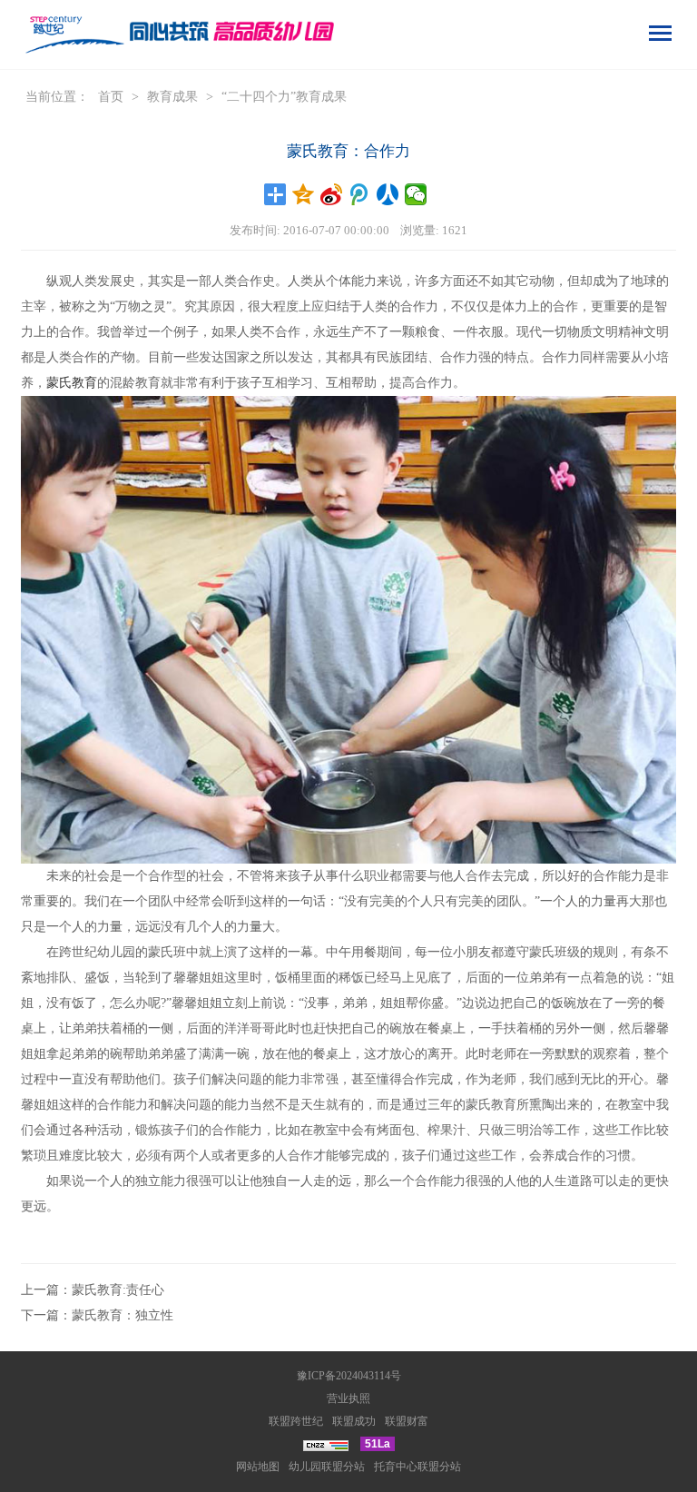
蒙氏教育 (71, 383)
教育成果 (172, 97)
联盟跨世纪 (296, 1421)
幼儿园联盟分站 (327, 1466)
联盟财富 (406, 1421)
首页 (110, 97)
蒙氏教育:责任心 (118, 1290)
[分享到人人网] (388, 194)
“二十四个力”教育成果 (284, 97)
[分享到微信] (416, 194)
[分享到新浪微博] (331, 194)
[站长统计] (326, 1444)
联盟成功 (354, 1421)
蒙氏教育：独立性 (122, 1315)
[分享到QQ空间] (303, 194)
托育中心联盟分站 (417, 1466)
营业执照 (348, 1398)
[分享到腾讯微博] (359, 194)
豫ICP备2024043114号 (349, 1375)
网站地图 (258, 1466)
